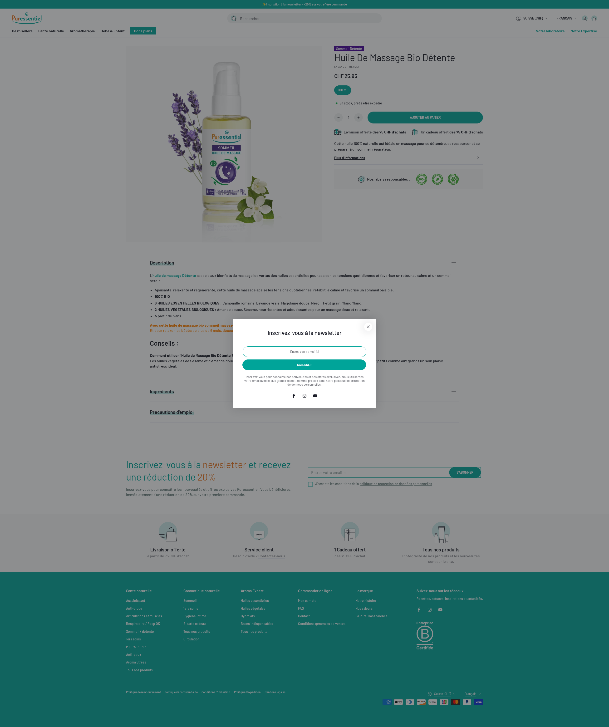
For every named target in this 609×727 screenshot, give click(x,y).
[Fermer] (368, 327)
